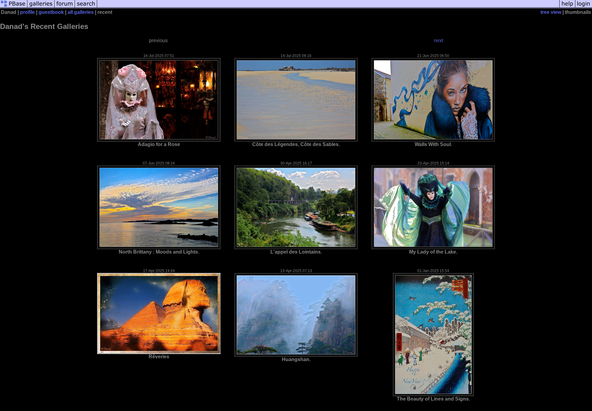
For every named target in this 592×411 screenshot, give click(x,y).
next (438, 40)
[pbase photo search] (86, 7)
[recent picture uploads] (41, 7)
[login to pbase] (583, 7)
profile (27, 12)
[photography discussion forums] (65, 7)
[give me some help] (567, 7)
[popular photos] (328, 7)
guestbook (51, 12)
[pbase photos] (13, 7)
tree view (551, 12)
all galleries (81, 12)
